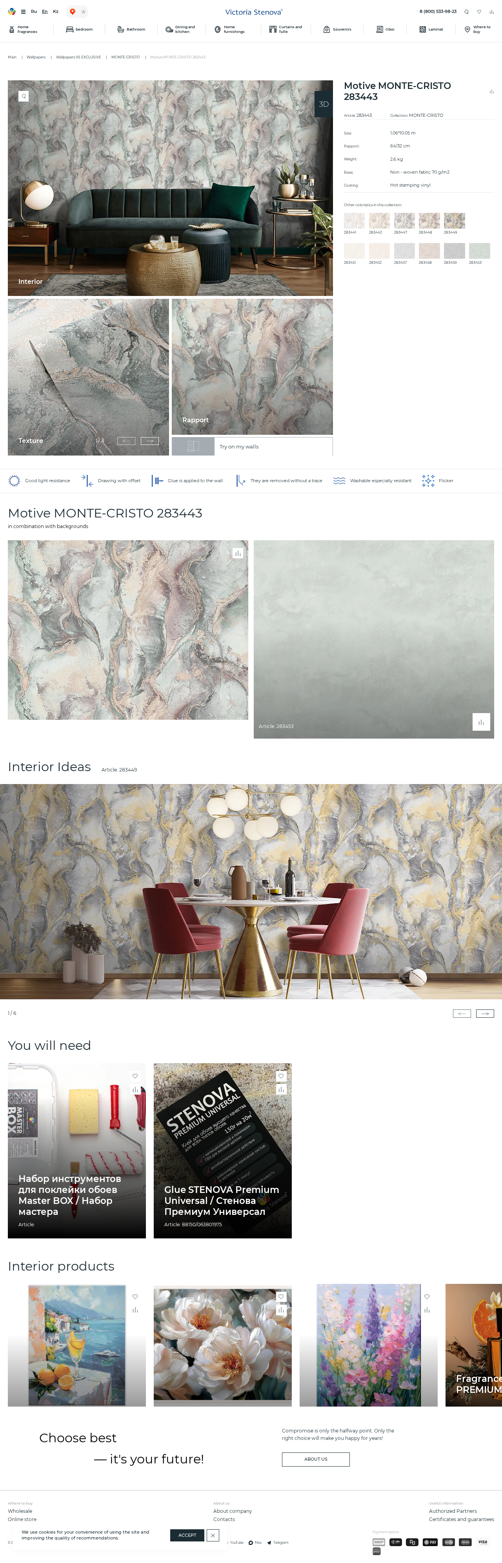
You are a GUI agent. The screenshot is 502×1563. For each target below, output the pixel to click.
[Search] (466, 11)
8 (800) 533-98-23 (438, 11)
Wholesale (20, 1511)
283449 (128, 770)
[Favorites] (479, 11)
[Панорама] (324, 104)
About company (232, 1511)
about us (315, 1459)
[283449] (251, 891)
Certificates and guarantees (461, 1519)
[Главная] (254, 12)
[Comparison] (491, 11)
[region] (173, 268)
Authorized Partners (453, 1511)
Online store (22, 1519)
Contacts (224, 1519)
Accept (187, 1535)
